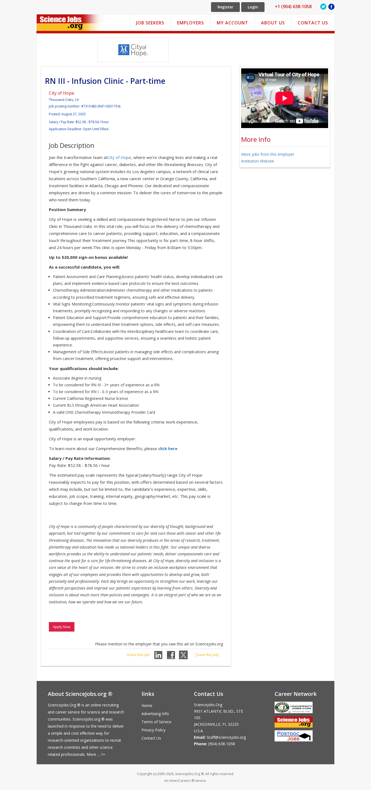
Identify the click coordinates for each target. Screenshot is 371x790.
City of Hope (61, 93)
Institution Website (257, 161)
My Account (232, 23)
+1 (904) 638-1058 (293, 6)
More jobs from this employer (267, 154)
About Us (273, 23)
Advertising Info (155, 713)
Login (253, 6)
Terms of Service (156, 721)
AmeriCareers (180, 780)
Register (225, 6)
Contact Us (313, 23)
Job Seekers (150, 23)
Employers (190, 23)
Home (147, 705)
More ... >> (96, 754)
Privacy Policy (153, 729)
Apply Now (61, 626)
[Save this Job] (207, 654)
